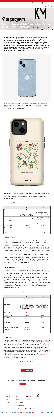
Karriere (7, 399)
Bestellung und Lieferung (20, 402)
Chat (17, 396)
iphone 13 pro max (43, 340)
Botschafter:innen (29, 399)
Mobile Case (10, 21)
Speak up (17, 397)
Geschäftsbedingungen (20, 405)
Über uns (7, 394)
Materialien (7, 402)
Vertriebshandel (28, 396)
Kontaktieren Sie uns (19, 394)
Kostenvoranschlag (29, 394)
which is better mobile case (29, 37)
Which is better (16, 21)
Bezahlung (17, 399)
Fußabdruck (8, 396)
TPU (27, 312)
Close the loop (27, 324)
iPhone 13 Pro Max (5, 21)
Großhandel (28, 397)
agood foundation (9, 397)
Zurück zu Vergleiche (28, 370)
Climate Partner (27, 329)
